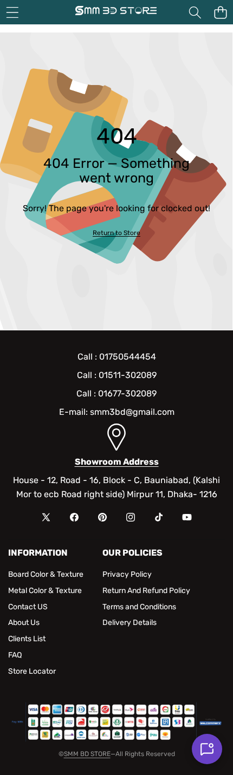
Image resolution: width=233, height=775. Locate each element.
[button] (220, 12)
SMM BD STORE (87, 754)
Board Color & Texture (45, 574)
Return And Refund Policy (146, 590)
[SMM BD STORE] (116, 12)
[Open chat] (207, 749)
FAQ (15, 655)
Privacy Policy (127, 574)
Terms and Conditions (139, 606)
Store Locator (32, 671)
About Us (24, 622)
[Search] (195, 12)
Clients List (27, 638)
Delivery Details (129, 622)
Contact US (28, 606)
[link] (116, 233)
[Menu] (12, 12)
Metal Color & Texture (45, 590)
